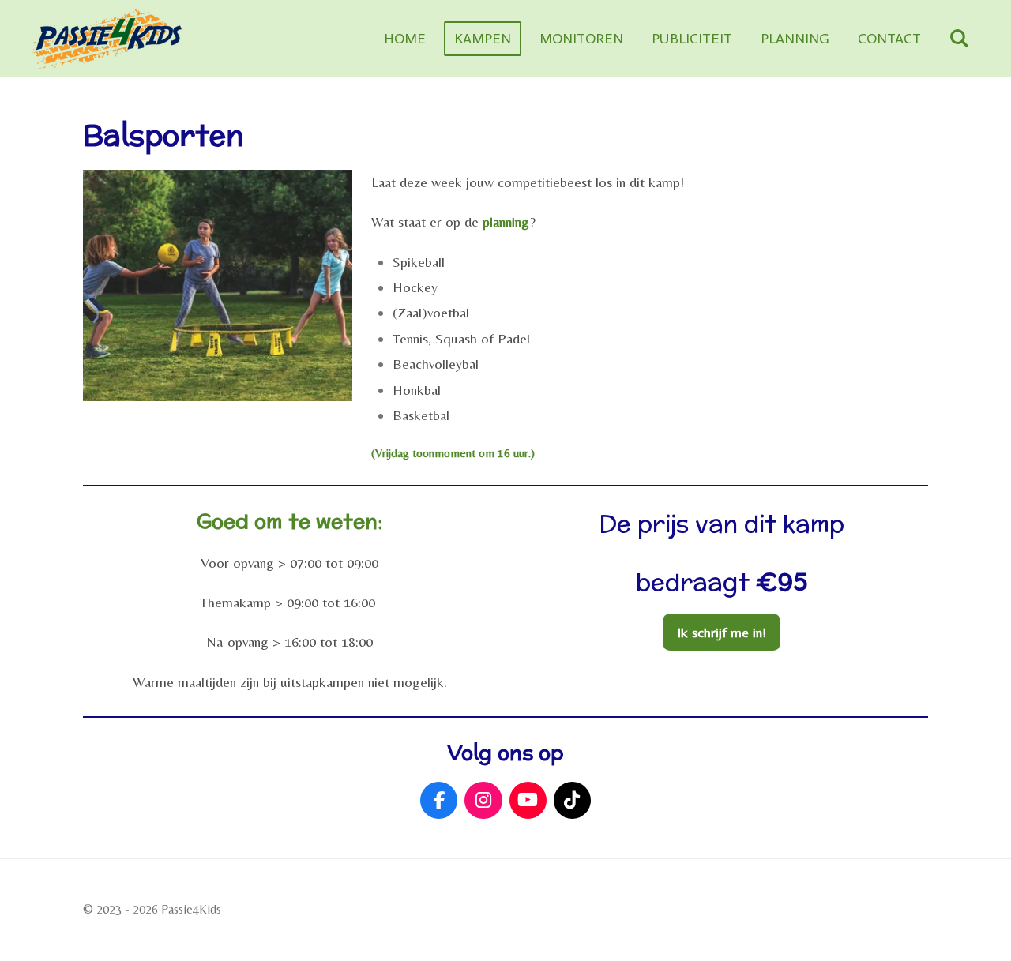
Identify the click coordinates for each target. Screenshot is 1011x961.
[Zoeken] (959, 38)
